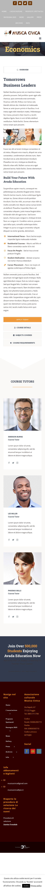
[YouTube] (32, 751)
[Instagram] (39, 751)
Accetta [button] (26, 886)
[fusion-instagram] (17, 463)
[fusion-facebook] (9, 463)
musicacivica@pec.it (15, 790)
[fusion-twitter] (13, 463)
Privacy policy (36, 885)
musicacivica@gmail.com (17, 783)
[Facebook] (26, 751)
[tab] (22, 70)
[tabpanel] (22, 199)
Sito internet (17, 847)
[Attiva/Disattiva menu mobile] (40, 38)
